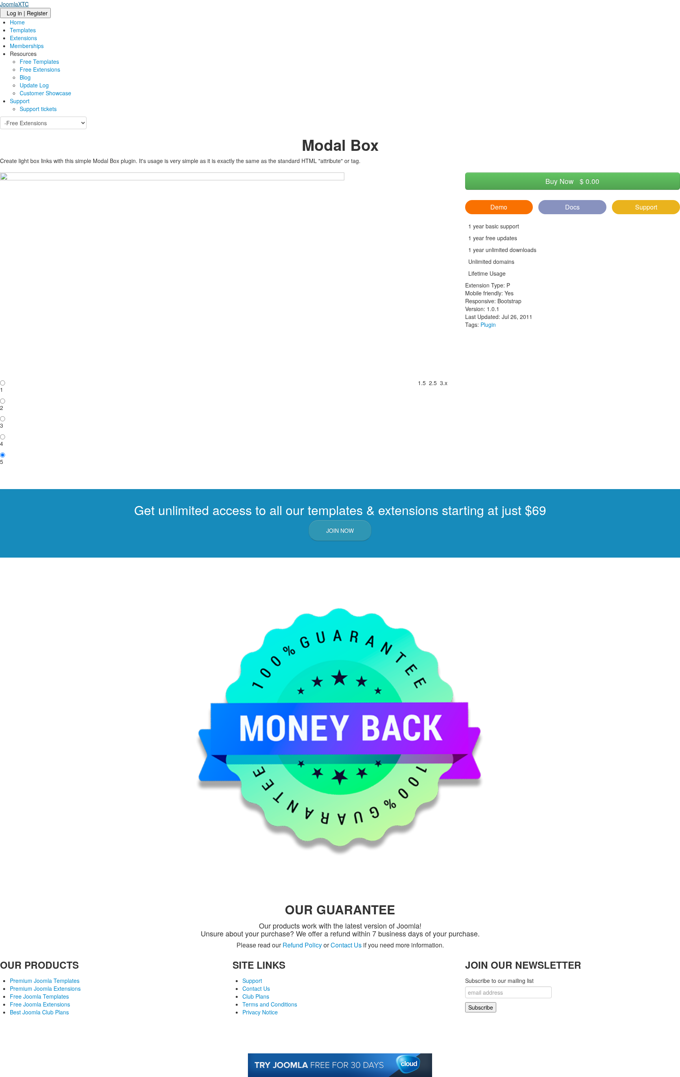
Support (20, 101)
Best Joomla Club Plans (39, 1012)
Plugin (488, 324)
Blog (25, 77)
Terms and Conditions (269, 1004)
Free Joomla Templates (39, 996)
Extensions (23, 38)
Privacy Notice (260, 1012)
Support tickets (38, 109)
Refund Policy (302, 944)
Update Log (34, 85)
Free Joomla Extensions (40, 1004)
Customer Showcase (45, 93)
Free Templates (39, 61)
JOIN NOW (340, 530)
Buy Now (572, 181)
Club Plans (255, 996)
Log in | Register (27, 13)
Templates (23, 30)
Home (17, 22)
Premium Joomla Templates (44, 980)
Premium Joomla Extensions (45, 988)
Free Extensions (40, 69)
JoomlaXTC (14, 4)
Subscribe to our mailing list (499, 980)
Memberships (27, 46)
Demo (498, 206)
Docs (572, 206)
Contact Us (346, 944)
